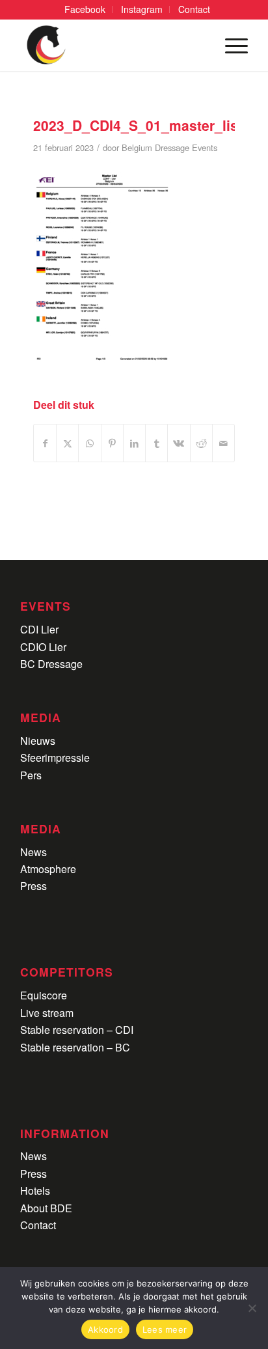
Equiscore (43, 995)
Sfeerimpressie (55, 757)
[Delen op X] (67, 443)
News (33, 851)
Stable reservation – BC (75, 1047)
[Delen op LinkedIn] (134, 443)
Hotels (35, 1190)
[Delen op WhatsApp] (89, 443)
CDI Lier (39, 629)
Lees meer (164, 1329)
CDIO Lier (43, 646)
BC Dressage (51, 663)
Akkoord (105, 1329)
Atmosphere (48, 868)
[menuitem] (85, 9)
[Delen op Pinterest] (112, 443)
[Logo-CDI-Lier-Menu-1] (111, 45)
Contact (38, 1224)
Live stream (47, 1012)
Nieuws (37, 740)
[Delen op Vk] (178, 443)
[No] (251, 1307)
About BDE (46, 1208)
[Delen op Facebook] (45, 443)
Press (33, 885)
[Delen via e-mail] (223, 443)
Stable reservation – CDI (76, 1029)
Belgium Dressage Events (169, 147)
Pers (31, 775)
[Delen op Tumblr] (156, 443)
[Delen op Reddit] (201, 443)
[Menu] (230, 45)
